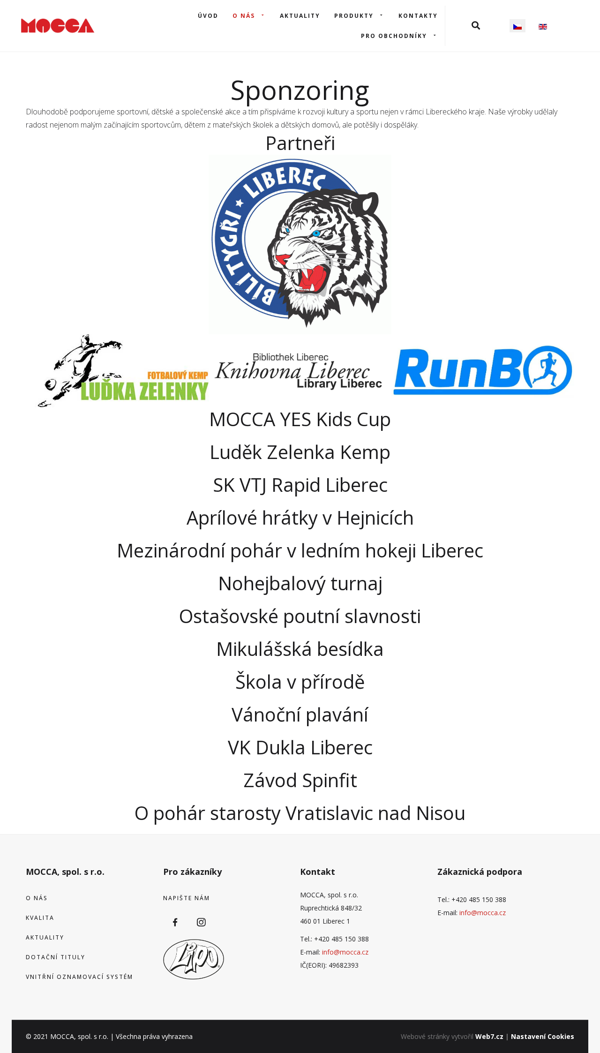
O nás (243, 16)
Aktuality (300, 16)
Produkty (354, 16)
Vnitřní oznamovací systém (79, 977)
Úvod (208, 16)
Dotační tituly (55, 957)
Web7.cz (489, 1036)
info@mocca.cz (345, 952)
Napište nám (186, 898)
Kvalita (40, 918)
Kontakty (418, 16)
